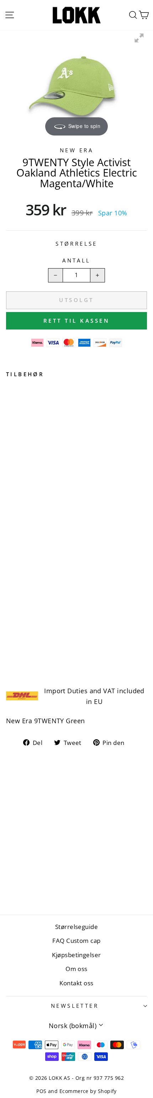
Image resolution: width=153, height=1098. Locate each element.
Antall (76, 260)
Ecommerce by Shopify (88, 1091)
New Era (76, 150)
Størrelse (76, 243)
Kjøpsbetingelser (76, 955)
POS (41, 1091)
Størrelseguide (76, 927)
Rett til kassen (76, 320)
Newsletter (75, 1005)
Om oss (76, 969)
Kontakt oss (76, 983)
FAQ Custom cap (76, 940)
